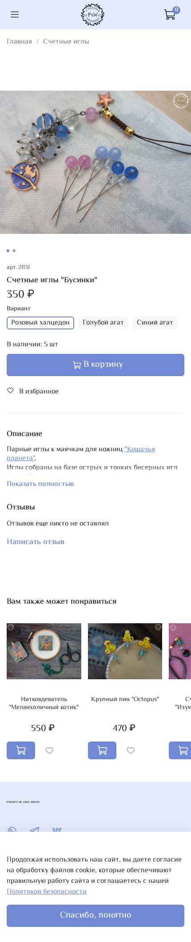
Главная (19, 42)
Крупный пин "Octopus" (125, 699)
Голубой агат (103, 323)
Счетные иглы (66, 42)
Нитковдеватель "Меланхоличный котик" (44, 703)
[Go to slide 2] (14, 250)
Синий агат (155, 323)
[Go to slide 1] (8, 250)
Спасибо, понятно (95, 915)
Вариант (19, 309)
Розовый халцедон (40, 323)
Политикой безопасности (47, 892)
